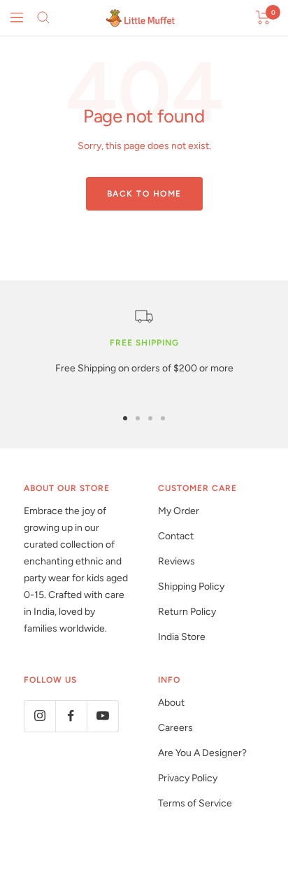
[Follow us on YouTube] (102, 716)
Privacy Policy (187, 778)
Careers (175, 728)
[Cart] (263, 17)
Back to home (144, 194)
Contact (176, 536)
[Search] (43, 17)
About (171, 703)
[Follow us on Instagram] (39, 716)
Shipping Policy (191, 586)
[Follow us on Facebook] (71, 716)
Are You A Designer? (202, 753)
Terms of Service (195, 803)
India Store (182, 637)
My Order (178, 511)
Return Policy (187, 612)
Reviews (176, 561)
